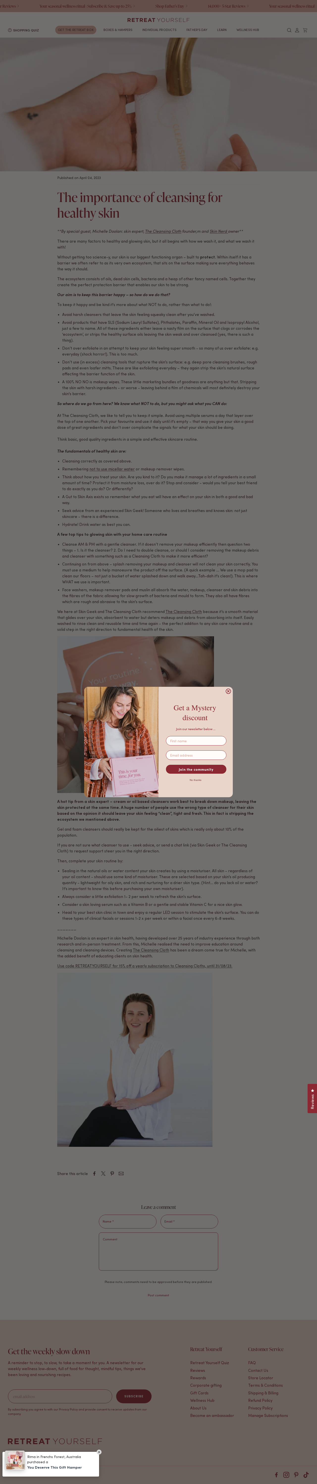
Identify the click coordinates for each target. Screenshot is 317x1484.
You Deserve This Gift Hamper (54, 1467)
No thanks (195, 780)
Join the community (196, 769)
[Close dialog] (228, 691)
